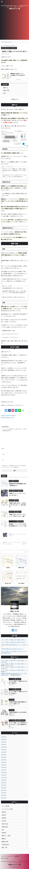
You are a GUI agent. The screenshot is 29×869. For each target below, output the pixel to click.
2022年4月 (4, 762)
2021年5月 (3, 790)
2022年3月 (4, 764)
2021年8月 (3, 782)
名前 (3, 448)
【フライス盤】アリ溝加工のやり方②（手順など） (13, 639)
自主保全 (12, 417)
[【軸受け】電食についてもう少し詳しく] (16, 410)
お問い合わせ (4, 858)
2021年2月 (3, 798)
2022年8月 (4, 752)
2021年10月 (4, 777)
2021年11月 (4, 775)
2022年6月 (4, 757)
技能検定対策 (9, 415)
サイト (3, 459)
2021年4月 (3, 792)
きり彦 (2, 662)
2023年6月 (4, 739)
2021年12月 (4, 772)
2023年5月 (4, 742)
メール (3, 454)
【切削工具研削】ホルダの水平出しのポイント (12, 649)
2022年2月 (4, 767)
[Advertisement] (14, 25)
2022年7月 (3, 754)
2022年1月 (3, 770)
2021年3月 (3, 795)
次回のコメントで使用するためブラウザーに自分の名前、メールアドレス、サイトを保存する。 (14, 466)
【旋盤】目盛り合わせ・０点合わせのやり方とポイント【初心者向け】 (17, 504)
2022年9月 (4, 749)
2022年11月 (4, 747)
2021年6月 (3, 787)
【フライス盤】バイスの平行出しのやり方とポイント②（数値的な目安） (14, 652)
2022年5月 (4, 759)
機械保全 (14, 415)
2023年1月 (3, 744)
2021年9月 (3, 780)
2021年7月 (3, 785)
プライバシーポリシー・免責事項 (10, 856)
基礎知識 (4, 415)
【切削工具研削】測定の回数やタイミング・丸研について (14, 645)
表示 (17, 99)
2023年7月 (3, 737)
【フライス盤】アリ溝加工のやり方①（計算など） (13, 642)
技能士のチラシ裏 (14, 8)
